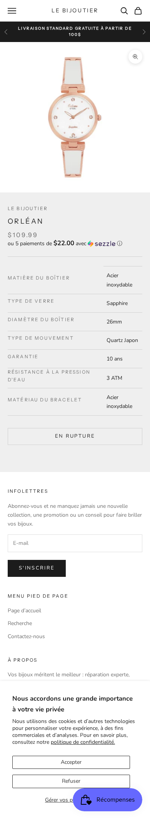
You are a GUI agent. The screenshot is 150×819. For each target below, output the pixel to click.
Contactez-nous (26, 636)
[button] (75, 243)
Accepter (71, 762)
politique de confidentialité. (83, 742)
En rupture (75, 436)
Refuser (71, 781)
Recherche (20, 623)
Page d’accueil (24, 610)
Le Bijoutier (28, 208)
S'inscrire (37, 568)
